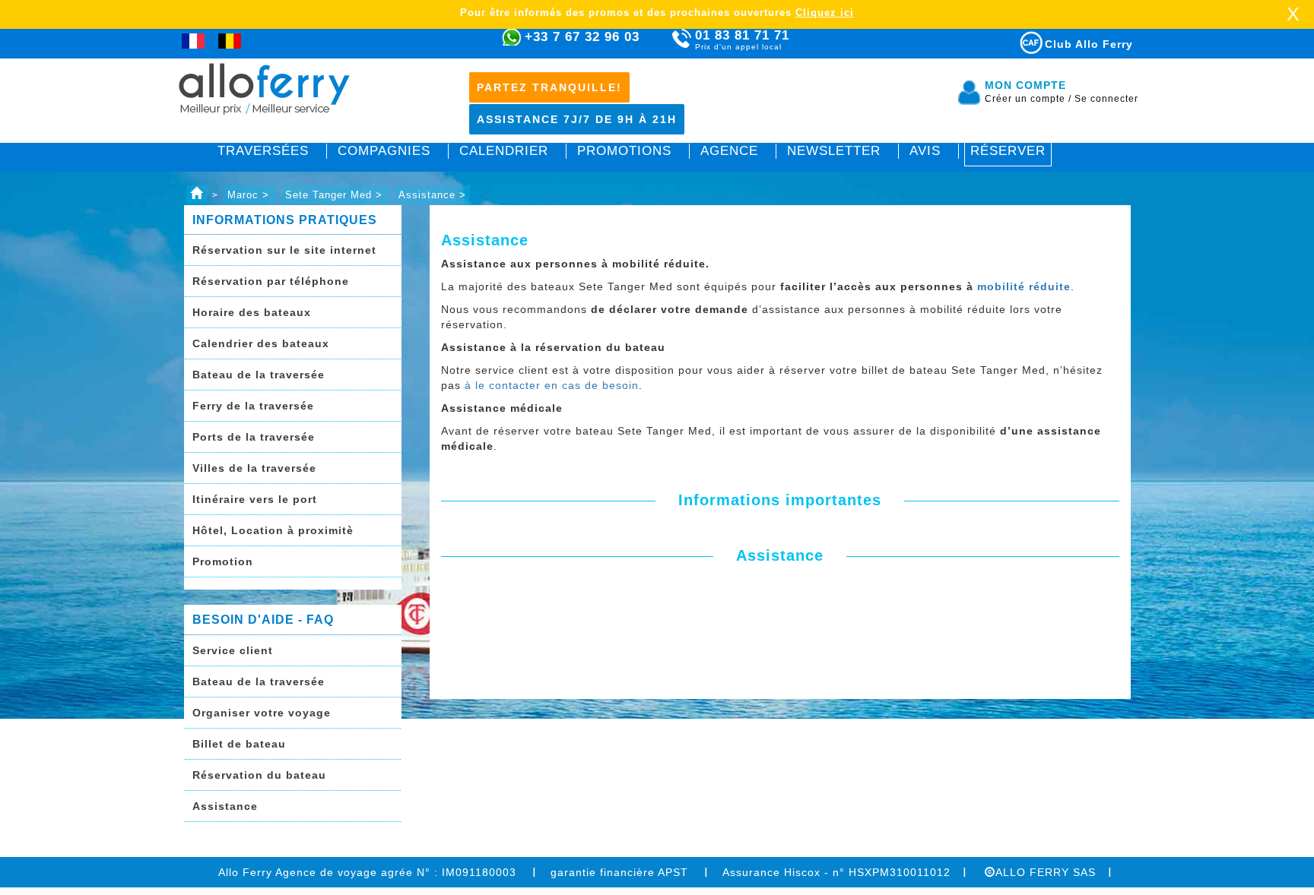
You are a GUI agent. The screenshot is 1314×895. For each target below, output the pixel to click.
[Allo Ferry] (196, 194)
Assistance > (432, 195)
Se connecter (1106, 98)
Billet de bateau (239, 744)
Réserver (1008, 151)
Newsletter (834, 151)
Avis (925, 151)
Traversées (263, 151)
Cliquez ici (824, 12)
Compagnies (384, 151)
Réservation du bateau (259, 775)
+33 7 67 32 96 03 (582, 37)
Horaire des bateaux (251, 312)
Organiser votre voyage (261, 713)
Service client (232, 650)
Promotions (624, 151)
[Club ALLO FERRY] (1017, 40)
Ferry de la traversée (253, 406)
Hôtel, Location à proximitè (273, 530)
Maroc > (250, 195)
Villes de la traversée (254, 468)
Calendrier (503, 151)
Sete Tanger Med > (335, 195)
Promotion (222, 561)
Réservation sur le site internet (284, 250)
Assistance (225, 806)
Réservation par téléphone (270, 281)
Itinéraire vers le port (254, 499)
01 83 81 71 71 (742, 39)
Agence (729, 151)
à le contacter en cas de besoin (552, 385)
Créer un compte (1028, 98)
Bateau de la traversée (258, 374)
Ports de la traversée (253, 437)
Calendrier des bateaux (260, 343)
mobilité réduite (1024, 286)
